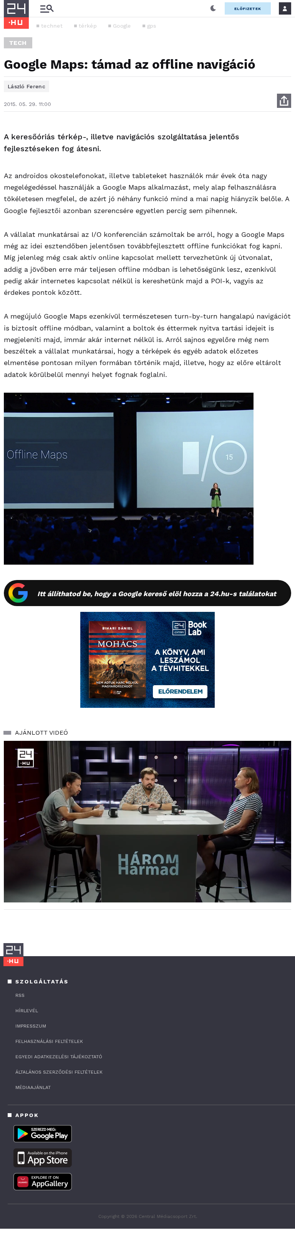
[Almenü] (46, 8)
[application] (147, 821)
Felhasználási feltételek (49, 1041)
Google (122, 26)
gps (151, 26)
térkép (88, 26)
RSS (20, 995)
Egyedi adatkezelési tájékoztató (58, 1056)
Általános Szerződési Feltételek (59, 1072)
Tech (18, 42)
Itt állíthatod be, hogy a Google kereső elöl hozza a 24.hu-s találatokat (156, 594)
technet (52, 26)
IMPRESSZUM (30, 1026)
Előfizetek (247, 9)
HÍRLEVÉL (26, 1010)
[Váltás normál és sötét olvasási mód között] (213, 8)
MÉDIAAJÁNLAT (33, 1087)
